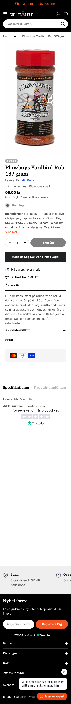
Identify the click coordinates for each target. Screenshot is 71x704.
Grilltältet (20, 697)
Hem (6, 36)
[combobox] (35, 23)
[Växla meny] (5, 13)
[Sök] (62, 24)
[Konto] (58, 13)
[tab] (16, 389)
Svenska (8, 685)
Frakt (24, 197)
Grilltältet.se (44, 296)
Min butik (27, 180)
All (15, 36)
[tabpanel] (35, 402)
